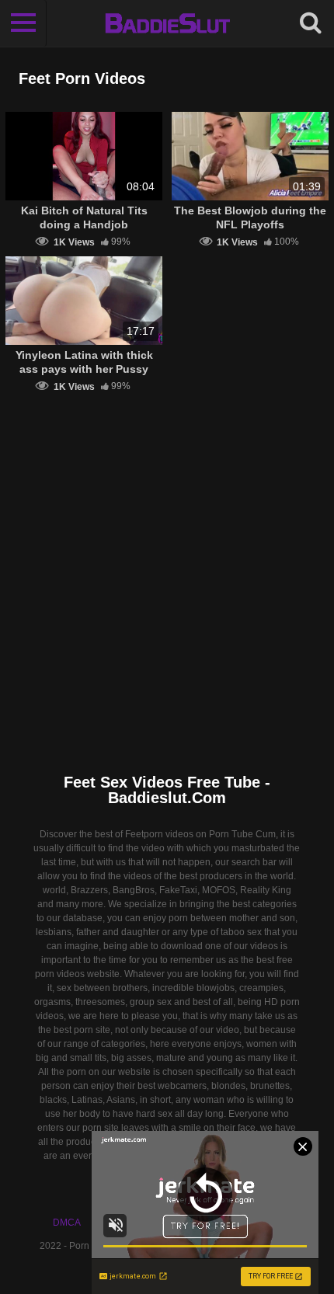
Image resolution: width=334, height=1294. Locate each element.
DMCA (67, 1222)
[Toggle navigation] (23, 23)
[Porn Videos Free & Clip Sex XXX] (167, 23)
